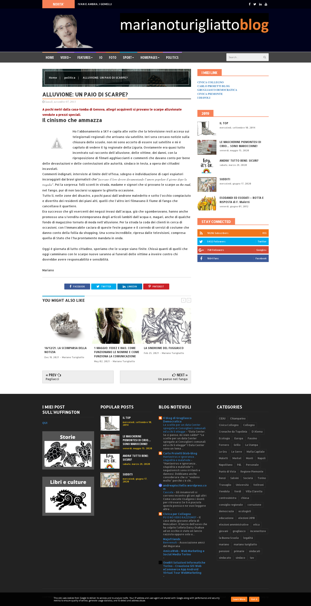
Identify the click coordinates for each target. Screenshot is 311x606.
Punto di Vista (227, 471)
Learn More (239, 599)
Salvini (234, 478)
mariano (224, 544)
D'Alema (257, 431)
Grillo (237, 444)
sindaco (240, 557)
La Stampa (251, 444)
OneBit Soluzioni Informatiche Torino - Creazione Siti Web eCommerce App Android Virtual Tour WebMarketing (184, 567)
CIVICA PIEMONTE (210, 94)
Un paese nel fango (173, 379)
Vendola (224, 491)
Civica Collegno (229, 425)
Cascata (168, 492)
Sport (127, 57)
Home (50, 57)
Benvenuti (170, 542)
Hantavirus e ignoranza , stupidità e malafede (179, 458)
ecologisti (244, 511)
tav (252, 557)
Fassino (252, 438)
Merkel (237, 458)
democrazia (226, 511)
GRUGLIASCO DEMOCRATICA (217, 90)
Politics (172, 57)
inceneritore (258, 531)
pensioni (224, 551)
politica (70, 77)
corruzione (254, 504)
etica (256, 524)
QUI (44, 422)
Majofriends (171, 539)
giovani (223, 531)
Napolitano (226, 464)
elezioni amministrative (234, 524)
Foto (112, 57)
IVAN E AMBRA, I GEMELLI (95, 4)
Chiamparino (238, 418)
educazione (226, 518)
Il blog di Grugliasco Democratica (177, 419)
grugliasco (239, 531)
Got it (254, 599)
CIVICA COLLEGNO (210, 82)
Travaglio (225, 484)
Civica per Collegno (177, 514)
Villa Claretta (254, 491)
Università (242, 484)
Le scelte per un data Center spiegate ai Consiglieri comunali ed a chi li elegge (184, 428)
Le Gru (223, 451)
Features (84, 57)
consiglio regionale (231, 504)
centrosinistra (227, 498)
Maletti (223, 458)
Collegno (249, 425)
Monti (249, 458)
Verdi (237, 491)
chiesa (245, 498)
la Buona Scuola (229, 537)
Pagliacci (52, 379)
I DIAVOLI (203, 98)
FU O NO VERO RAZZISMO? (180, 517)
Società (248, 478)
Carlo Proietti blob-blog (180, 453)
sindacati (254, 551)
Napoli (262, 458)
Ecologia (224, 438)
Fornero (224, 444)
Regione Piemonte (252, 471)
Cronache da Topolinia (233, 431)
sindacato (225, 557)
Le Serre (236, 451)
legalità (248, 537)
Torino (261, 478)
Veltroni (258, 484)
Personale (252, 464)
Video (65, 57)
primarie (239, 551)
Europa (238, 438)
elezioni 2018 (246, 518)
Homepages (148, 57)
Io (100, 57)
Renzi (222, 478)
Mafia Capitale (256, 451)
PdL (239, 464)
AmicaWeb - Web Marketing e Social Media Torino (183, 552)
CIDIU (222, 418)
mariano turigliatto (245, 544)
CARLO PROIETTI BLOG (213, 86)
